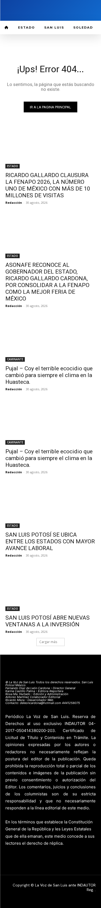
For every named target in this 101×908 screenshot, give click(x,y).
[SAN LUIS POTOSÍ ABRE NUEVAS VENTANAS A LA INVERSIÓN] (50, 588)
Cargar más (48, 642)
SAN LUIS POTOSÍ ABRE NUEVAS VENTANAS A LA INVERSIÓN (47, 621)
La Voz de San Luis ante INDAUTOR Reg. (65, 887)
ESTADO (12, 166)
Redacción (13, 203)
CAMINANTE (15, 359)
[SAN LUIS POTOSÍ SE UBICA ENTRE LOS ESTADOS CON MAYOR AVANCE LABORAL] (50, 505)
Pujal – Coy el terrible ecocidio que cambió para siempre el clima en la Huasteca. (49, 375)
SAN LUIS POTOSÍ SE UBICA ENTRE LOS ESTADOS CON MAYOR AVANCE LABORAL (50, 541)
